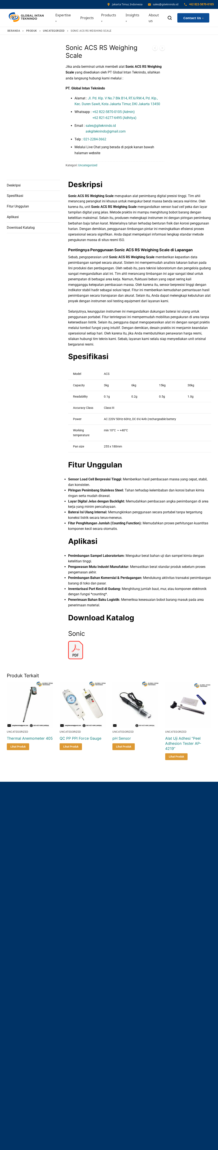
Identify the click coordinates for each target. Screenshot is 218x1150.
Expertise (63, 15)
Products (108, 15)
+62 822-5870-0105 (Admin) (113, 112)
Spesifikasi (15, 196)
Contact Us (192, 18)
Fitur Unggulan (18, 206)
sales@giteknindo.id (101, 126)
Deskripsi (14, 185)
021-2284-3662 (94, 139)
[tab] (33, 185)
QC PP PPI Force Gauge (80, 738)
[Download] (75, 658)
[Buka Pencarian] (169, 17)
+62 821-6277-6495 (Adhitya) (105, 118)
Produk (31, 30)
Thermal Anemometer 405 (30, 738)
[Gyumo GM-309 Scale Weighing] (162, 48)
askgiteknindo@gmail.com (100, 131)
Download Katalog (21, 228)
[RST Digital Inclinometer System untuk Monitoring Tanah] (155, 48)
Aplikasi (13, 217)
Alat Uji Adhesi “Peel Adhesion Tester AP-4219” (183, 743)
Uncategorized (54, 30)
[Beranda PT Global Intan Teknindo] (26, 18)
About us (154, 18)
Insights (132, 15)
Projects (87, 17)
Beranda (13, 30)
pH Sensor (121, 738)
